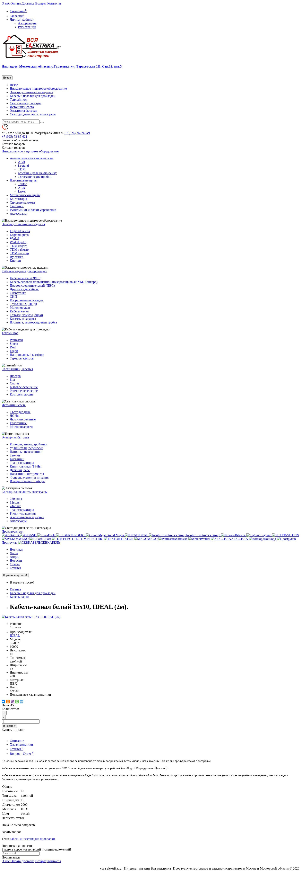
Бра (12, 379)
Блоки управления (23, 513)
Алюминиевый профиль (27, 517)
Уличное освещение (24, 390)
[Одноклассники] (8, 701)
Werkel (14, 238)
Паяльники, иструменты (27, 473)
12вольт (15, 502)
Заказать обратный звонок (20, 140)
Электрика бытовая (23, 110)
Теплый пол (18, 99)
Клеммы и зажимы (23, 318)
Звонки (15, 455)
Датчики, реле (20, 470)
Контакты (54, 3)
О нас (6, 3)
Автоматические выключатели (31, 158)
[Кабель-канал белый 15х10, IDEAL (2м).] (31, 617)
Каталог (13, 147)
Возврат (40, 3)
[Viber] (12, 701)
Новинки (16, 549)
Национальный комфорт (27, 354)
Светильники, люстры (25, 103)
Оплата (15, 3)
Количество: (10, 709)
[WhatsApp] (17, 701)
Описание (17, 740)
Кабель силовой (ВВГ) (25, 278)
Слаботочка (18, 293)
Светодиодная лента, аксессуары (33, 114)
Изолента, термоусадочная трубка (33, 322)
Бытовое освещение (24, 387)
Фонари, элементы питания (29, 477)
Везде (14, 85)
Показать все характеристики (30, 694)
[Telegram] (21, 701)
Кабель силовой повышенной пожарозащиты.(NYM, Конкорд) (53, 282)
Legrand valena (20, 231)
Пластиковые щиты (23, 180)
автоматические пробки (34, 176)
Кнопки (15, 260)
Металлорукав (20, 307)
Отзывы (15, 568)
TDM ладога (18, 246)
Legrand (23, 165)
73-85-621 (14, 136)
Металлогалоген (21, 426)
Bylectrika (16, 257)
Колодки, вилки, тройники (29, 444)
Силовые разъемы (22, 202)
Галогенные (18, 423)
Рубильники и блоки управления (33, 210)
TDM (21, 169)
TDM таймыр (19, 249)
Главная (15, 589)
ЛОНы (14, 415)
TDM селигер (19, 253)
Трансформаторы (22, 462)
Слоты (14, 383)
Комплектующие (21, 394)
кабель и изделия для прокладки (32, 838)
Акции (14, 557)
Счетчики (17, 206)
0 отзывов (15, 627)
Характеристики (21, 744)
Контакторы (18, 199)
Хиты (14, 553)
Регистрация (27, 27)
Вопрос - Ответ (22, 753)
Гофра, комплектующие (26, 300)
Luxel (22, 191)
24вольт (15, 506)
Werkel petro (18, 242)
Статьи (15, 564)
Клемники (17, 459)
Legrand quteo (19, 235)
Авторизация (27, 23)
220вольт (16, 498)
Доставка (28, 3)
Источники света (22, 107)
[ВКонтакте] (3, 701)
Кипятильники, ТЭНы (25, 466)
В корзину (9, 725)
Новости (16, 560)
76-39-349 (77, 133)
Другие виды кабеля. (24, 289)
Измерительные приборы (27, 481)
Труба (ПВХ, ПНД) (23, 304)
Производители (13, 531)
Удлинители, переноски (26, 448)
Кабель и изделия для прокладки (32, 96)
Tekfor (22, 184)
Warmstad (16, 340)
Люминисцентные (23, 419)
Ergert (14, 351)
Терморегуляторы (22, 358)
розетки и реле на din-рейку (37, 173)
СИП (13, 296)
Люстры (15, 376)
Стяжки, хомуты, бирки (26, 315)
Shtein (14, 343)
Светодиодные (20, 412)
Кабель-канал (19, 311)
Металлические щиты (25, 195)
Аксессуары (18, 213)
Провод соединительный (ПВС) (32, 285)
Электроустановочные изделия (31, 92)
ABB (21, 162)
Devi (13, 347)
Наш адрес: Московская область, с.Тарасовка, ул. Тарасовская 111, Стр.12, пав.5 (62, 66)
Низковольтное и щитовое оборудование (38, 88)
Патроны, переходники (26, 451)
